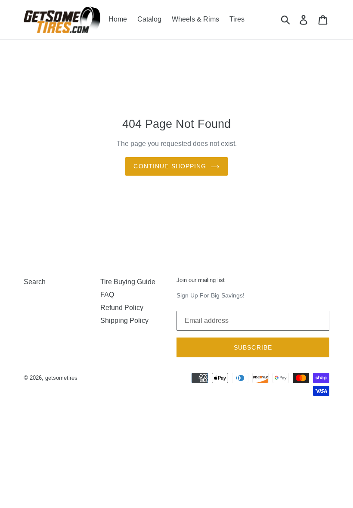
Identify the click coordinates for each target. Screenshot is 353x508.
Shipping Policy (124, 320)
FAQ (107, 294)
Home (117, 19)
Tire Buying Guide (127, 281)
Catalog (149, 19)
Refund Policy (121, 307)
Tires (237, 19)
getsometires (61, 378)
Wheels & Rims (195, 19)
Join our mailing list (200, 280)
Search (35, 281)
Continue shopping (169, 166)
